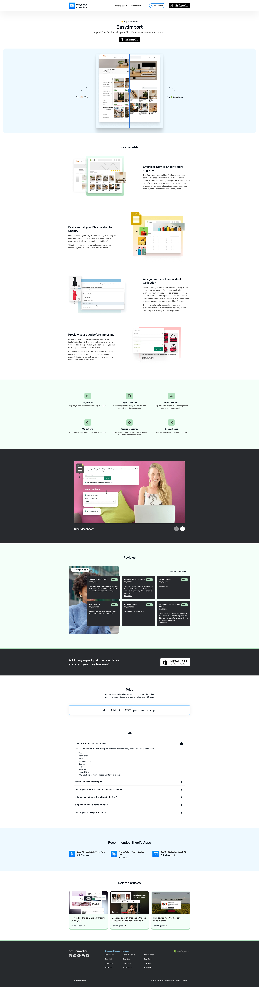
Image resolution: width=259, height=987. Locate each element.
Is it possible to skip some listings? (91, 805)
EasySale (126, 959)
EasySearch (109, 955)
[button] (176, 528)
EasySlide (147, 963)
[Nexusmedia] (78, 951)
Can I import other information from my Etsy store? (98, 789)
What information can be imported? (91, 743)
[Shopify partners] (182, 951)
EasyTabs (108, 967)
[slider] (129, 91)
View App (85, 855)
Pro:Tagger (109, 963)
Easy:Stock (148, 959)
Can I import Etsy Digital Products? (91, 812)
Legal (178, 980)
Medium (74, 955)
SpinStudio (148, 967)
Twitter (87, 955)
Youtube (83, 955)
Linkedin (70, 955)
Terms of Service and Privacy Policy (162, 980)
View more (128, 596)
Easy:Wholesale (129, 955)
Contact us (185, 980)
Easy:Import (77, 570)
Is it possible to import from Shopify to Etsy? (95, 797)
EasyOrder (127, 963)
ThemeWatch (149, 955)
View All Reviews (178, 572)
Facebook (79, 955)
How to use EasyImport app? (88, 781)
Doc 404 (108, 959)
